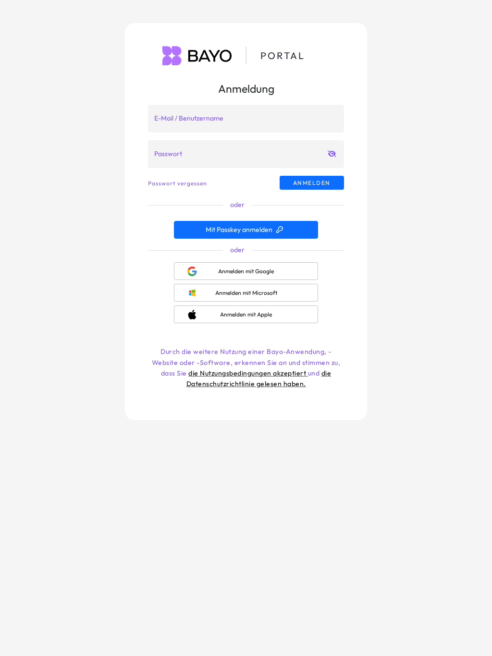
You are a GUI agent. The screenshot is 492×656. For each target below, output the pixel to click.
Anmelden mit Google (246, 271)
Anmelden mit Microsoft (246, 292)
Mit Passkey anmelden (239, 229)
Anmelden (312, 182)
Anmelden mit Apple (246, 314)
